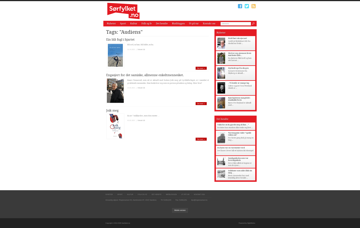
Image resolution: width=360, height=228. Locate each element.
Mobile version (180, 210)
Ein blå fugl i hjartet (120, 39)
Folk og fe (146, 23)
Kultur (133, 23)
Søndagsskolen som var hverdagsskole (238, 159)
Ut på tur (194, 23)
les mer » (201, 68)
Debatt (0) (141, 49)
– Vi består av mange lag (238, 83)
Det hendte (162, 23)
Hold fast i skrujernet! (237, 38)
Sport (123, 23)
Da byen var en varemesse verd (231, 148)
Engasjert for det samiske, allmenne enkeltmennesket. (145, 75)
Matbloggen (178, 23)
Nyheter (111, 23)
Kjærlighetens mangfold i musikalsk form (239, 99)
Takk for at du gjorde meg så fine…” (233, 125)
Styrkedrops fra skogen (238, 68)
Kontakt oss (209, 23)
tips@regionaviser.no (199, 200)
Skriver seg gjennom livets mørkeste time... (239, 54)
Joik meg (112, 110)
